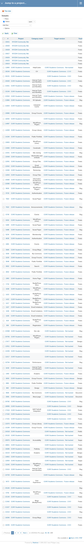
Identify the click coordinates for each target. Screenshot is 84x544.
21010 (7, 512)
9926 (7, 188)
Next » (25, 533)
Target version (59, 38)
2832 (7, 272)
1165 (7, 316)
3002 (7, 266)
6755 (7, 493)
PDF (80, 538)
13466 (7, 148)
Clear (15, 33)
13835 (7, 142)
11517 (7, 357)
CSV (76, 538)
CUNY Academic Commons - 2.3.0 (59, 71)
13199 (7, 427)
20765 (7, 337)
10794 (7, 362)
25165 (7, 488)
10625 (7, 60)
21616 (7, 469)
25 (46, 533)
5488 (7, 230)
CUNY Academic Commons (20, 67)
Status (7, 21)
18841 (7, 445)
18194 (7, 71)
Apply (7, 33)
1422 (7, 299)
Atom (72, 538)
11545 (7, 464)
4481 (7, 244)
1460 (7, 374)
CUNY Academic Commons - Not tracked (59, 67)
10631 (7, 42)
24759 (7, 475)
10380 (7, 183)
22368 (7, 331)
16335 (7, 525)
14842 (7, 457)
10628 (7, 50)
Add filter (5, 25)
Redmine (35, 542)
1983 (7, 278)
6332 (7, 220)
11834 (7, 175)
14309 (7, 130)
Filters (7, 19)
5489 (7, 225)
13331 (7, 153)
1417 (7, 303)
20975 (7, 440)
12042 (7, 166)
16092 (7, 119)
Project (21, 38)
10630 (7, 46)
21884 (7, 100)
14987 (7, 123)
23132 (7, 435)
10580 (7, 180)
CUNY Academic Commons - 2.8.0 (59, 76)
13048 (7, 157)
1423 (7, 294)
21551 (7, 86)
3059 (7, 378)
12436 (7, 351)
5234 (7, 234)
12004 (7, 460)
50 (48, 533)
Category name (37, 38)
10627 (7, 53)
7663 (7, 199)
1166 (7, 311)
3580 (7, 250)
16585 (7, 449)
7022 (7, 207)
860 (7, 388)
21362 (7, 501)
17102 (7, 414)
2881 (7, 383)
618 (7, 320)
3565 (7, 393)
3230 (7, 368)
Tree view (8, 11)
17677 (7, 341)
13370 (7, 424)
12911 (7, 346)
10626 (7, 57)
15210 (7, 453)
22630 (7, 81)
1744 (7, 284)
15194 (7, 91)
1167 (7, 307)
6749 (7, 214)
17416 (7, 410)
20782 (7, 401)
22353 (7, 96)
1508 (7, 289)
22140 (7, 497)
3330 (7, 253)
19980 (7, 113)
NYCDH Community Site (20, 42)
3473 (7, 481)
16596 (7, 517)
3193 (7, 257)
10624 (7, 63)
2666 (7, 397)
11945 (7, 170)
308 (7, 325)
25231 (7, 76)
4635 (7, 238)
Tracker (81, 38)
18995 (7, 406)
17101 (7, 419)
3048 (7, 261)
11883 (7, 67)
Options (7, 28)
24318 (7, 431)
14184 (7, 137)
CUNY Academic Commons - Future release (59, 96)
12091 (7, 161)
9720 (7, 193)
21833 (7, 106)
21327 (7, 507)
